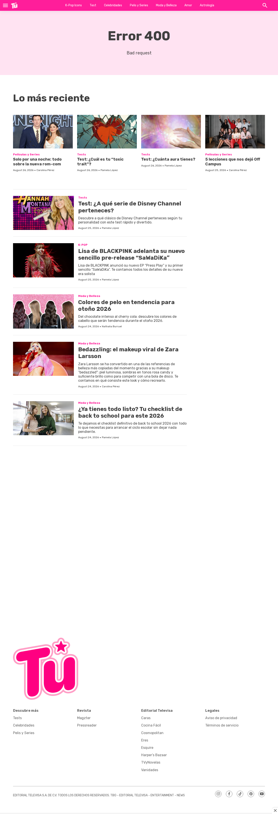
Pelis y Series (139, 5)
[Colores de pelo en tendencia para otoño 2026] (43, 311)
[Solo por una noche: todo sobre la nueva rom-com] (43, 131)
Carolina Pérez (45, 170)
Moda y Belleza (166, 5)
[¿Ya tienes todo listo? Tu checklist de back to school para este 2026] (43, 418)
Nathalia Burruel (112, 326)
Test (93, 5)
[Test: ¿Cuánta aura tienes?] (171, 131)
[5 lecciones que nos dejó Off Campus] (235, 131)
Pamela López (109, 170)
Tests (81, 154)
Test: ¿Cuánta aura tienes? (168, 159)
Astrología (207, 5)
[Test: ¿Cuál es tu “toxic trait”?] (107, 131)
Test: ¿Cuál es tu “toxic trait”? (100, 161)
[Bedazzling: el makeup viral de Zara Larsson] (43, 359)
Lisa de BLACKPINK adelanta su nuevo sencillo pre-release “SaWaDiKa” (131, 254)
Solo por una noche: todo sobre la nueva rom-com (37, 161)
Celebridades (113, 5)
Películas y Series (26, 154)
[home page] (14, 5)
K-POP (83, 244)
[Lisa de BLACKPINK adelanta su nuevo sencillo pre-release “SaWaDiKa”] (43, 260)
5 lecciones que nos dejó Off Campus (232, 161)
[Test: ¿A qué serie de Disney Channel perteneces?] (43, 213)
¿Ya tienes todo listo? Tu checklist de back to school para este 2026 (130, 412)
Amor (188, 5)
